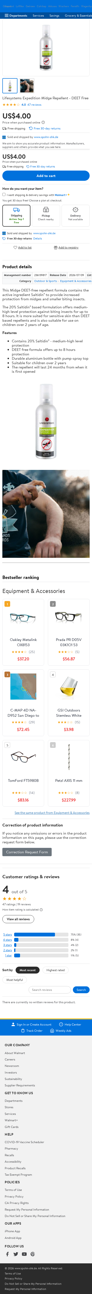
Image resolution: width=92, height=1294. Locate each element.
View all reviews (18, 919)
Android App (13, 1238)
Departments (18, 15)
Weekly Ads (63, 1030)
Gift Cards (11, 1127)
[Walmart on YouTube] (24, 1254)
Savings (54, 15)
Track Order (34, 1030)
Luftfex (20, 6)
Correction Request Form (27, 852)
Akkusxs (52, 6)
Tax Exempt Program (18, 1174)
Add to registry (69, 247)
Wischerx (64, 6)
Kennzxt (9, 6)
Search (81, 990)
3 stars (7, 945)
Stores (9, 1107)
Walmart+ (11, 1120)
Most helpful (14, 980)
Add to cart (46, 175)
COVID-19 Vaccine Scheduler (24, 1142)
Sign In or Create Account (34, 1024)
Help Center (73, 1024)
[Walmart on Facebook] (7, 1254)
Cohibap (41, 6)
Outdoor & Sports (45, 281)
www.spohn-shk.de (46, 137)
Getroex (30, 6)
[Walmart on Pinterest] (32, 1254)
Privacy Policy (14, 1196)
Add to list (25, 247)
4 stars (7, 939)
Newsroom (12, 1066)
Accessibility (13, 1161)
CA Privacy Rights (17, 1203)
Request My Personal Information (27, 1209)
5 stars (7, 934)
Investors (11, 1072)
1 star (8, 955)
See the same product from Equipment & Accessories (52, 812)
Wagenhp (86, 6)
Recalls (9, 1155)
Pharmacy (11, 1148)
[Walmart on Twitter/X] (15, 1254)
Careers (10, 1059)
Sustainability (13, 1079)
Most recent (28, 970)
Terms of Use (13, 1190)
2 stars (7, 950)
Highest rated (55, 970)
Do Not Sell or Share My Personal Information (35, 1216)
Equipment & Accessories (76, 281)
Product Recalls (15, 1168)
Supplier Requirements (20, 1085)
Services (38, 15)
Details (37, 238)
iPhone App (12, 1231)
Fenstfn (75, 6)
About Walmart (15, 1053)
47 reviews (34, 104)
